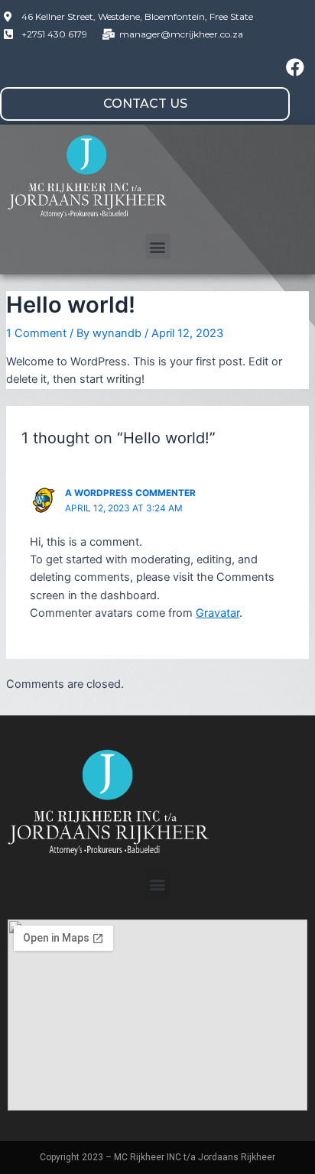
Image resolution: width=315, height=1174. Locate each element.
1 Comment (36, 333)
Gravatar (217, 613)
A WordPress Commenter (130, 493)
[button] (157, 246)
